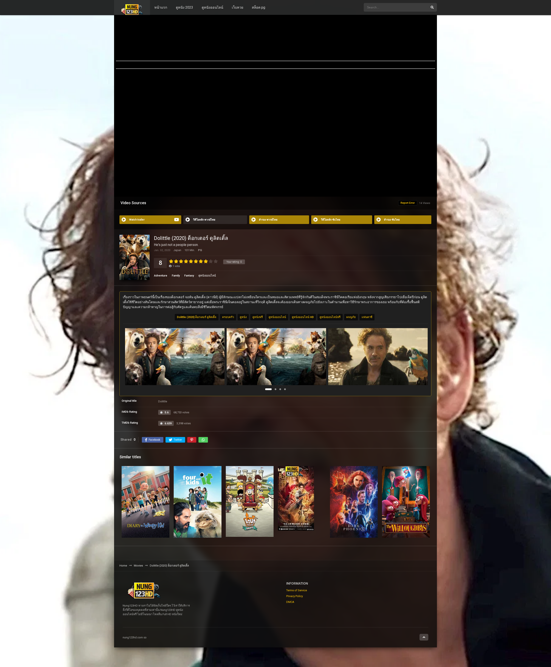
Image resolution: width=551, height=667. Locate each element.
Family (176, 275)
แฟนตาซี (367, 317)
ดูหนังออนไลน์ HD (303, 317)
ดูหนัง (243, 317)
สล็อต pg (258, 7)
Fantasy (189, 275)
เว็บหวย (237, 7)
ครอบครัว (228, 317)
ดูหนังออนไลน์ (212, 7)
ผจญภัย (351, 317)
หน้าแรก (160, 7)
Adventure (160, 275)
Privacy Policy (294, 596)
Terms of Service (296, 590)
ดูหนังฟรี (257, 317)
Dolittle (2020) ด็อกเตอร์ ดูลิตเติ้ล (196, 317)
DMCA (290, 602)
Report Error (408, 202)
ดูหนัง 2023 (184, 7)
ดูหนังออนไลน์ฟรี (330, 317)
